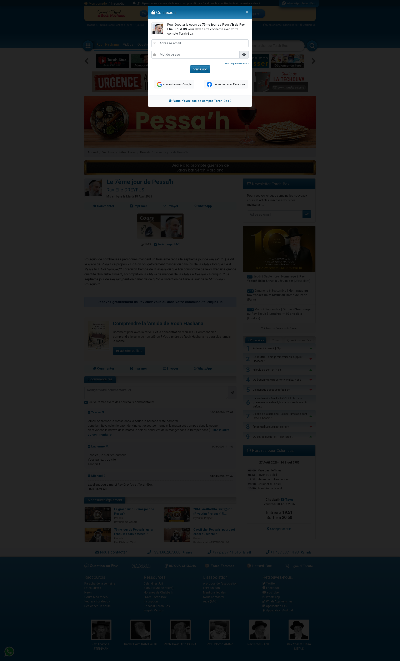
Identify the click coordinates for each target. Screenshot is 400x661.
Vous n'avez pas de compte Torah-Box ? (201, 101)
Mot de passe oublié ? (237, 63)
